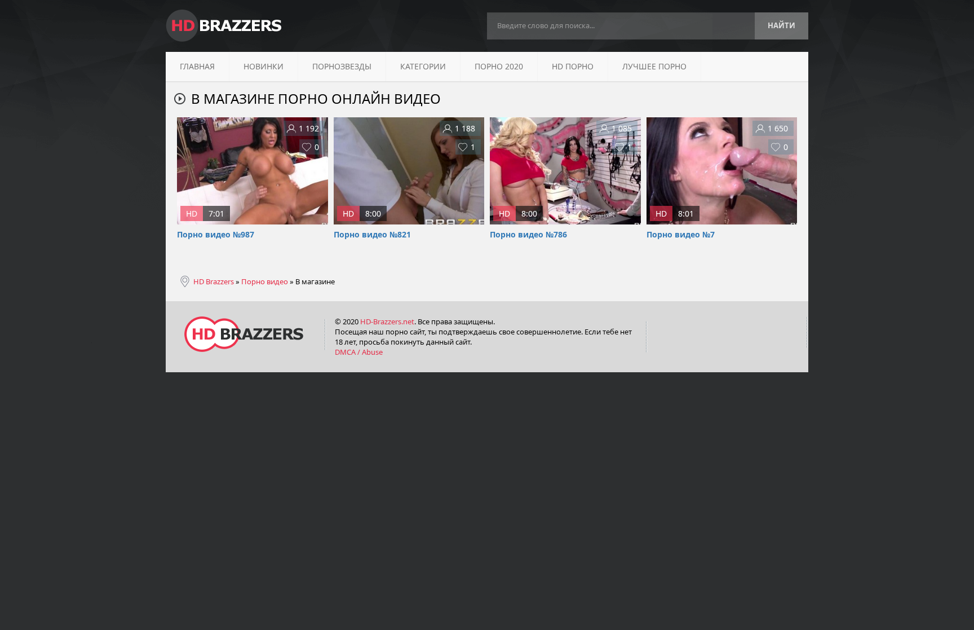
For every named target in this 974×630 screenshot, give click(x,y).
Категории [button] (423, 66)
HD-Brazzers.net (387, 321)
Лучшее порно (654, 66)
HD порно (573, 66)
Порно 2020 (499, 66)
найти (781, 25)
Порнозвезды (341, 66)
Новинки (264, 66)
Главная (197, 66)
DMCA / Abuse (359, 352)
